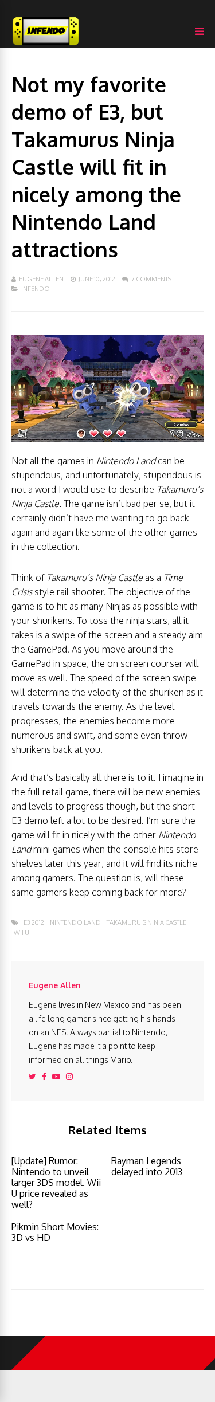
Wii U (21, 933)
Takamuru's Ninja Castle (146, 923)
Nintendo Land (75, 923)
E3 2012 (34, 923)
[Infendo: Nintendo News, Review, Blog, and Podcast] (45, 45)
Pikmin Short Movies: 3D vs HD (55, 1232)
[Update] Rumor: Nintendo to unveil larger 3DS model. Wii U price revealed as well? (56, 1182)
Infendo (35, 289)
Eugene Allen (41, 279)
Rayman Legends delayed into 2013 (146, 1166)
